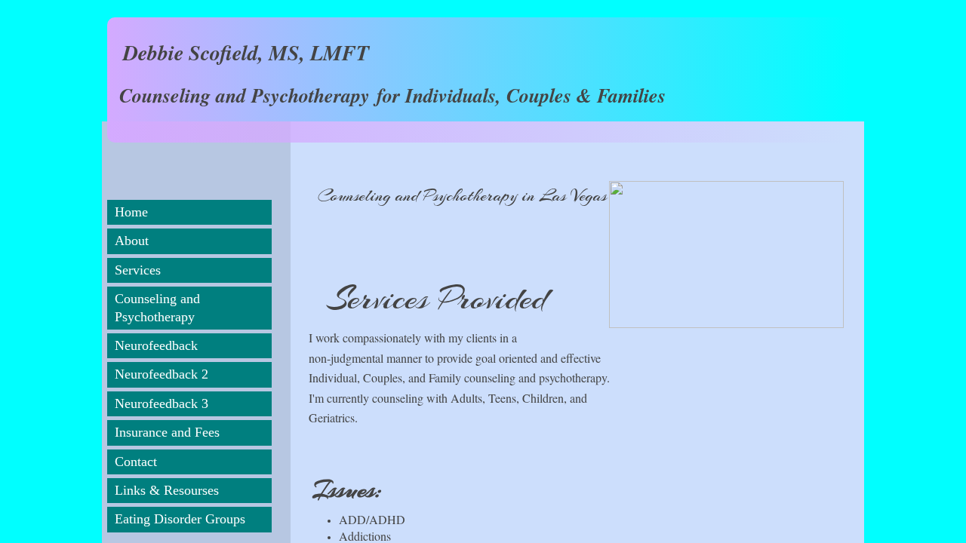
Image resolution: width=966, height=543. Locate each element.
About (132, 240)
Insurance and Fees (167, 432)
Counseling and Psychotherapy (157, 307)
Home (131, 211)
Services (138, 270)
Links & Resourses (167, 490)
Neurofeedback (156, 345)
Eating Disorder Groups (180, 518)
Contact (136, 461)
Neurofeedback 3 (161, 403)
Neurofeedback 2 (161, 374)
